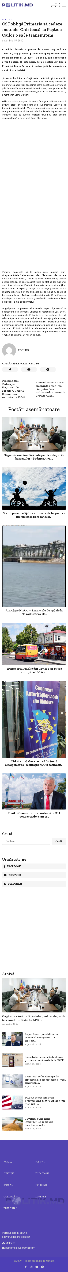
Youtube (14, 875)
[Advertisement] (34, 155)
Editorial (10, 1208)
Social (7, 19)
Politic (40, 1161)
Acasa (7, 1161)
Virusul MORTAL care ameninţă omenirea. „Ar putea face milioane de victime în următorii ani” (51, 389)
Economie (42, 1173)
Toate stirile (55, 5)
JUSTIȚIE (8, 1173)
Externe (41, 1185)
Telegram (15, 883)
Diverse (40, 1196)
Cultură (9, 1196)
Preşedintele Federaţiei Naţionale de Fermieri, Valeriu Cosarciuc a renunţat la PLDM (13, 389)
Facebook (14, 866)
